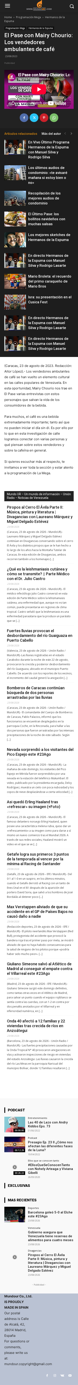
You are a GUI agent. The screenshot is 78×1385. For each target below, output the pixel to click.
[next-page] (71, 133)
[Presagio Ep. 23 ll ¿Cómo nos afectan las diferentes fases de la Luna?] (14, 1144)
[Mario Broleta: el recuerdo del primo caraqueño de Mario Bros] (15, 281)
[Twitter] (34, 117)
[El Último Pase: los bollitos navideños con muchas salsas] (15, 219)
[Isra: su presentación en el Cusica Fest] (15, 302)
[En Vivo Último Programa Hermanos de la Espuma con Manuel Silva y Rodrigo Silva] (15, 147)
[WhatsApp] (54, 117)
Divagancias (34, 1250)
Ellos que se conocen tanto (43, 1160)
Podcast (32, 1138)
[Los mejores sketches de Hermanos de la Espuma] (15, 239)
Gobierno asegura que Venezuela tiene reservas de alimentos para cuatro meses (50, 1236)
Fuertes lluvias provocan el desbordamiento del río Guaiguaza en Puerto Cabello (39, 635)
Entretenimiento (37, 1118)
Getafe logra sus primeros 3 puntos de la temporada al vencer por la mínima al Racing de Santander (38, 859)
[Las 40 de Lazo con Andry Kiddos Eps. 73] (14, 1124)
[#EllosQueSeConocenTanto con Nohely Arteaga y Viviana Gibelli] (14, 1167)
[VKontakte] (62, 1375)
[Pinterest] (44, 117)
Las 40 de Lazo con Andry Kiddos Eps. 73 (48, 1124)
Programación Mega (28, 17)
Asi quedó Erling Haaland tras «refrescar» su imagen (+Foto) (33, 804)
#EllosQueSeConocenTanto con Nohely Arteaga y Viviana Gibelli (50, 1169)
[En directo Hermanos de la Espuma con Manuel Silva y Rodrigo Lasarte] (15, 260)
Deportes (33, 1208)
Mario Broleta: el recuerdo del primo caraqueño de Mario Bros (49, 281)
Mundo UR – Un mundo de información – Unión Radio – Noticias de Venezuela (39, 496)
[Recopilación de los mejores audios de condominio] (15, 198)
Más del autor (51, 133)
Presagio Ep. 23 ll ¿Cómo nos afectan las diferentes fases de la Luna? (50, 1146)
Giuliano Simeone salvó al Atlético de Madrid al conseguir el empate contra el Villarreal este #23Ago (39, 969)
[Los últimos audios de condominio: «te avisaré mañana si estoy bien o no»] (15, 172)
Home (8, 17)
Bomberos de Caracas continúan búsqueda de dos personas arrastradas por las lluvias (36, 693)
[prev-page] (65, 133)
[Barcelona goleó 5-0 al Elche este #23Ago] (14, 1214)
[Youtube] (70, 1375)
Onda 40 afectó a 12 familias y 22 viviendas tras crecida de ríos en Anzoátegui (36, 1026)
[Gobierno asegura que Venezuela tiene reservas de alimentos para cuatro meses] (14, 1234)
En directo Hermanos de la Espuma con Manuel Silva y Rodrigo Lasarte (48, 260)
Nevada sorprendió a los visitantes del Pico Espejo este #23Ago (40, 752)
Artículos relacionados (20, 133)
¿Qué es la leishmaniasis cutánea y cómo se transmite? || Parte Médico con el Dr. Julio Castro (38, 574)
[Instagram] (54, 1375)
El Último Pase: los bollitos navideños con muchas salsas (46, 219)
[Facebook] (24, 117)
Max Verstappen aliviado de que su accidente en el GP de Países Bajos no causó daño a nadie (40, 912)
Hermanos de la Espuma (41, 28)
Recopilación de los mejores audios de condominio (44, 198)
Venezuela (34, 1228)
